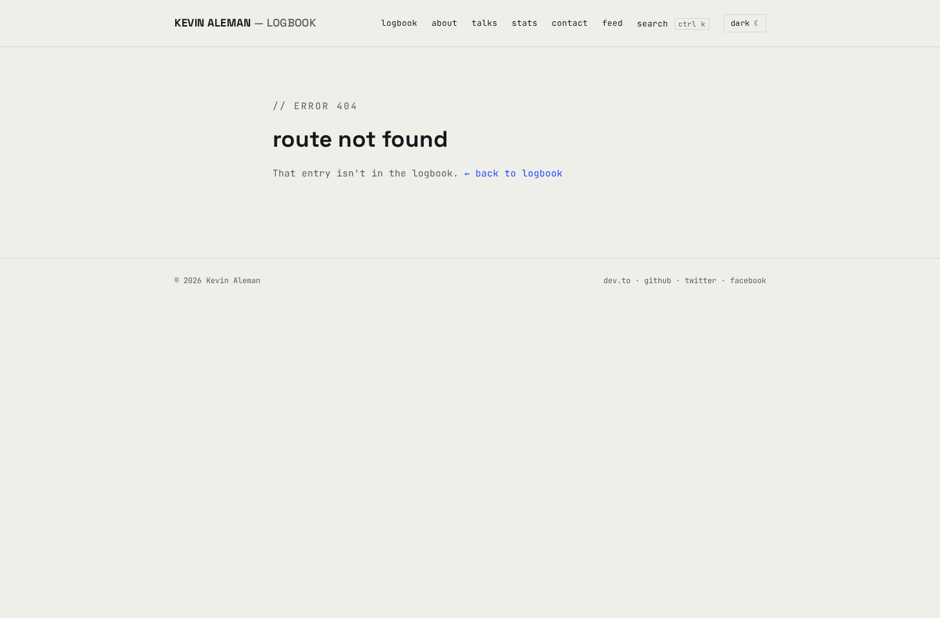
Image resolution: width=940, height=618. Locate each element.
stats (525, 22)
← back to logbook (514, 173)
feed (612, 22)
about (444, 22)
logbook (399, 22)
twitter (700, 280)
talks (484, 22)
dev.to (617, 280)
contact (570, 22)
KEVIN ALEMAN (245, 23)
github (657, 280)
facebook (748, 280)
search (671, 23)
